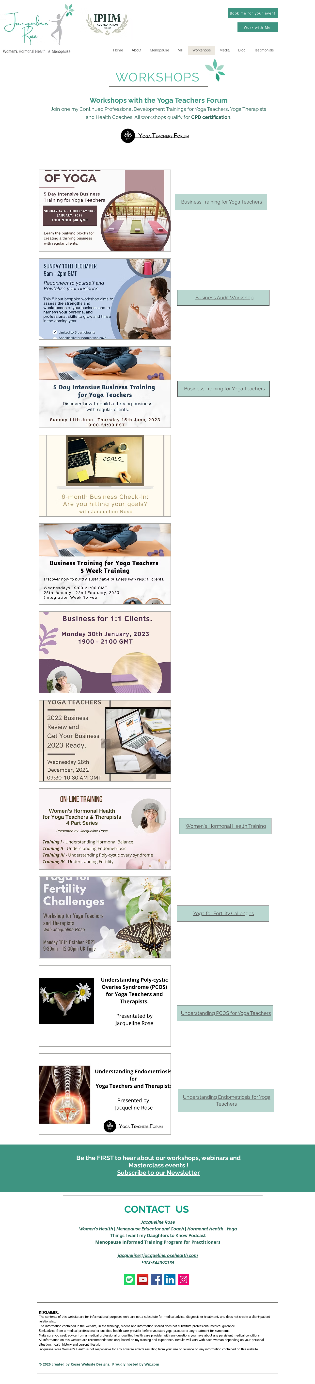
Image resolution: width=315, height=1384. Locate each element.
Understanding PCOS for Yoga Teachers (226, 1013)
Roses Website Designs (90, 1364)
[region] (105, 211)
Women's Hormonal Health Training (226, 826)
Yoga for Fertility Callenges (223, 913)
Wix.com (151, 1364)
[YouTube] (142, 1279)
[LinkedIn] (169, 1279)
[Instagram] (183, 1279)
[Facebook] (156, 1279)
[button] (158, 1172)
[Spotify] (129, 1279)
